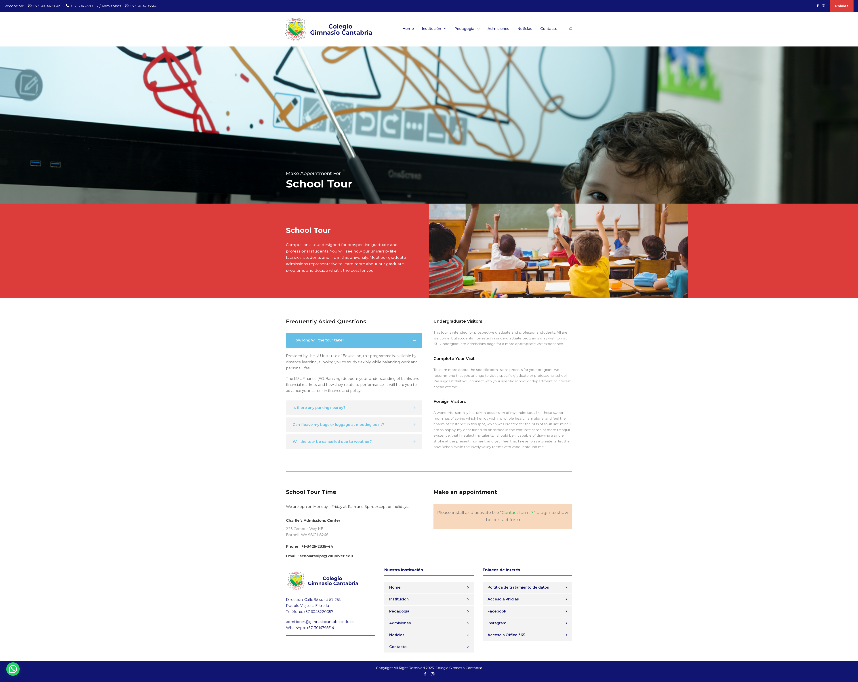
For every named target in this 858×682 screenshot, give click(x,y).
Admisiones (498, 29)
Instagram (497, 623)
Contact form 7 (518, 512)
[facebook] (818, 6)
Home (408, 29)
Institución (431, 29)
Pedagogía (464, 29)
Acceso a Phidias (503, 599)
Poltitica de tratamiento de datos (518, 587)
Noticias (524, 29)
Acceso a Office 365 (506, 635)
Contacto (548, 29)
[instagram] (823, 6)
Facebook (497, 611)
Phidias (841, 6)
